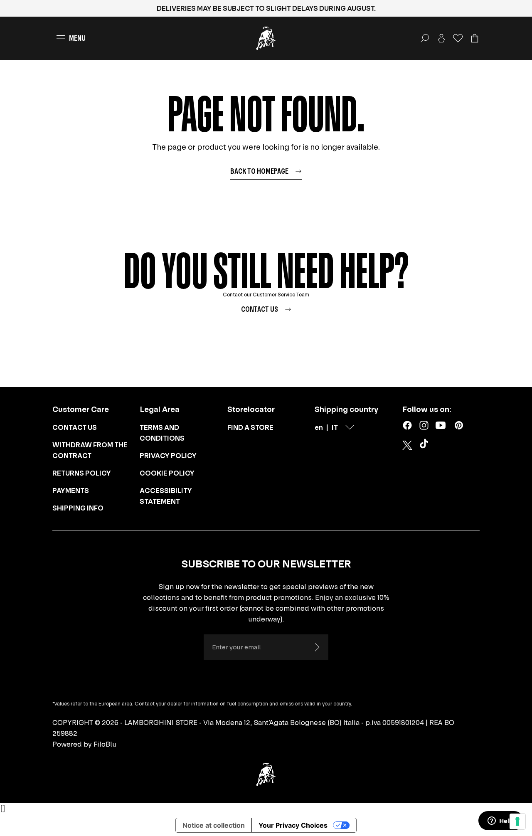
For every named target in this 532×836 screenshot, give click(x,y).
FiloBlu (105, 744)
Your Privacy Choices (293, 825)
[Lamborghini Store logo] (266, 38)
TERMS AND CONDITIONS (162, 433)
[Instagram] (424, 425)
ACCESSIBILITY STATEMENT (166, 496)
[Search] (425, 38)
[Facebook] (407, 425)
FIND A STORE (250, 427)
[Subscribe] (317, 647)
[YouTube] (441, 425)
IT (335, 427)
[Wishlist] (458, 38)
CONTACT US (74, 427)
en (319, 427)
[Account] (441, 38)
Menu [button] (77, 38)
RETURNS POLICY (81, 473)
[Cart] (475, 38)
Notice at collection (213, 825)
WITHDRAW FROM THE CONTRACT (90, 450)
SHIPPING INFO (77, 508)
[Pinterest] (459, 425)
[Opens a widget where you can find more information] (501, 821)
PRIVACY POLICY (168, 455)
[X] (407, 445)
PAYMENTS (70, 490)
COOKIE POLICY (167, 473)
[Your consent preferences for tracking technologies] (517, 821)
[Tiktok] (425, 445)
